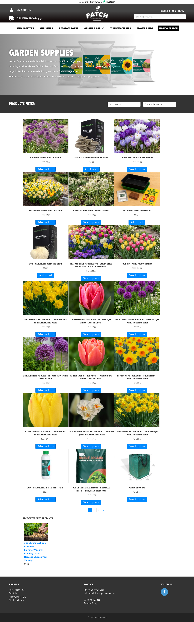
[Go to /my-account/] (36, 10)
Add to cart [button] (91, 169)
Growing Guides (92, 600)
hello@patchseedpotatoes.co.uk (100, 593)
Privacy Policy (91, 603)
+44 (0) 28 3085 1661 (94, 590)
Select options (45, 169)
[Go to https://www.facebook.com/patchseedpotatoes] (164, 592)
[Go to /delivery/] (36, 18)
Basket (165, 10)
